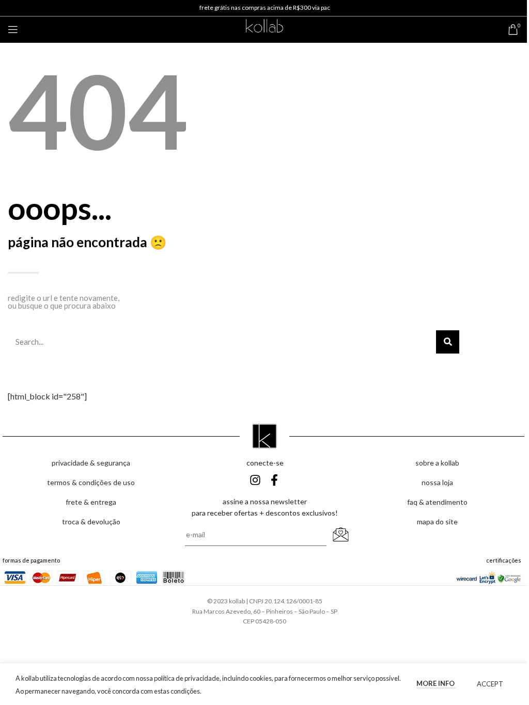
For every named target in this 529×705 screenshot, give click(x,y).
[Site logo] (264, 28)
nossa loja (437, 482)
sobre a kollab (437, 462)
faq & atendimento (437, 502)
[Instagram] (255, 480)
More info (436, 683)
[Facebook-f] (274, 480)
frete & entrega (91, 502)
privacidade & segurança (91, 462)
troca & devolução (91, 521)
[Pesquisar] (447, 342)
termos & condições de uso (91, 482)
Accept (490, 684)
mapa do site (437, 521)
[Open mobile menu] (13, 29)
